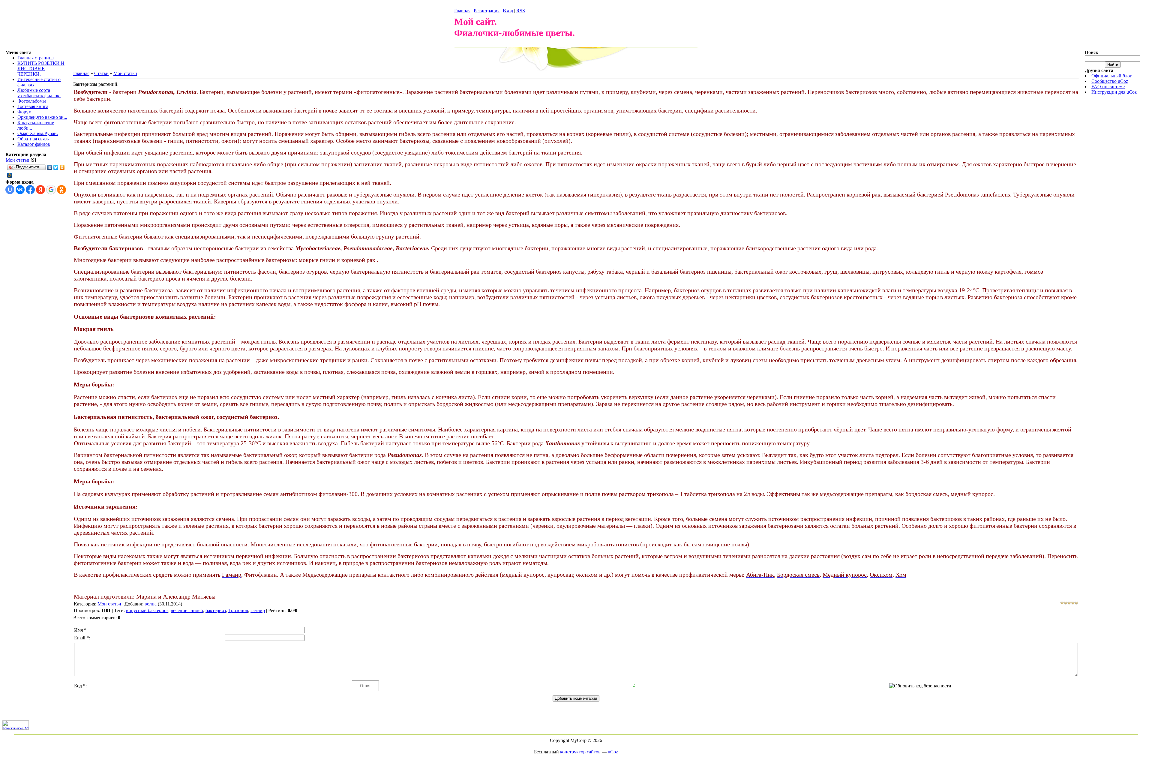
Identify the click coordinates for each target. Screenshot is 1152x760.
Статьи (101, 73)
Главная (462, 10)
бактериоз (216, 610)
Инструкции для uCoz (1114, 92)
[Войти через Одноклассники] (61, 189)
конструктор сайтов (580, 751)
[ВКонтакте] (49, 167)
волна (151, 603)
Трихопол (238, 610)
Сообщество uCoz (1109, 81)
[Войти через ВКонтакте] (20, 189)
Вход (508, 10)
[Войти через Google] (51, 189)
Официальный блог (1111, 75)
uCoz (613, 751)
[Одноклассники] (62, 167)
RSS (520, 10)
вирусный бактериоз (147, 610)
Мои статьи (17, 160)
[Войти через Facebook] (30, 189)
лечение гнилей (187, 610)
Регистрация (487, 10)
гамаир (257, 610)
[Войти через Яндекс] (40, 189)
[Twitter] (56, 167)
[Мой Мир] (10, 175)
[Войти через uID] (9, 189)
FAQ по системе (1108, 86)
